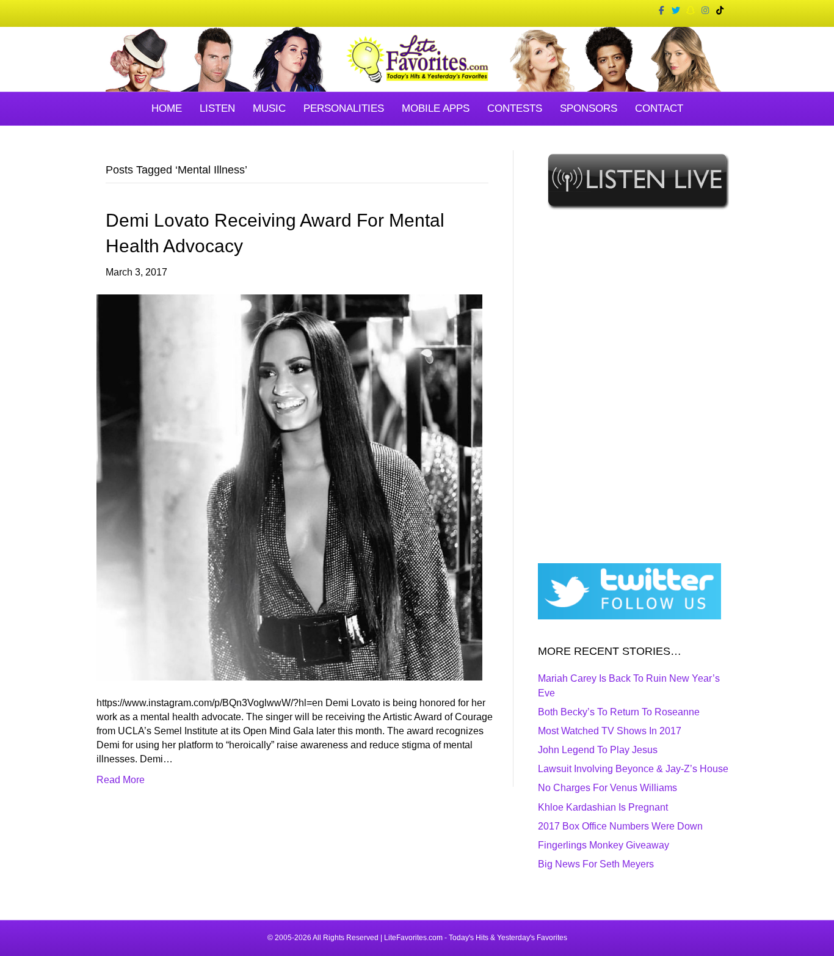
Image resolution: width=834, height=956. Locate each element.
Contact (659, 108)
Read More (120, 780)
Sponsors (588, 108)
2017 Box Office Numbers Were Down (620, 826)
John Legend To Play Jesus (598, 750)
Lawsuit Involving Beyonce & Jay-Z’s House (633, 769)
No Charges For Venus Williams (607, 788)
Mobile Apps (436, 108)
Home (166, 108)
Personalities (343, 108)
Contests (514, 108)
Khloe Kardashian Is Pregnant (603, 807)
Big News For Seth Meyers (596, 864)
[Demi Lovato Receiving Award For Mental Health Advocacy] (289, 486)
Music (269, 108)
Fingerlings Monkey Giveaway (603, 845)
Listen (217, 108)
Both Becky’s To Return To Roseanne (619, 712)
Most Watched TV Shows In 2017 (609, 731)
